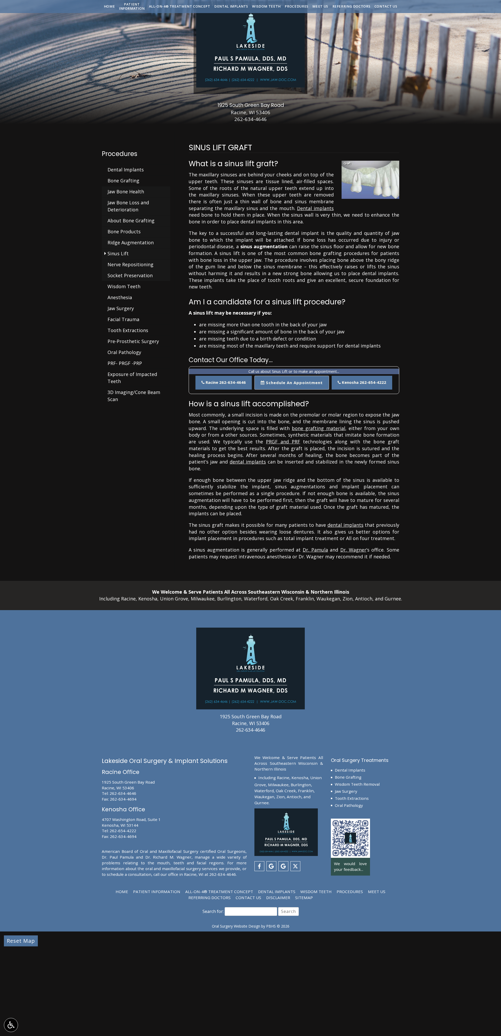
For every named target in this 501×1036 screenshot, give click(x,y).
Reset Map (21, 940)
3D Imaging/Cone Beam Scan (134, 395)
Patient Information (156, 891)
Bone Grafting (123, 180)
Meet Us (320, 6)
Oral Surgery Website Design (236, 926)
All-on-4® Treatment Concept (179, 6)
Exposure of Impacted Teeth (132, 377)
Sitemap (304, 897)
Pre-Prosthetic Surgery (133, 341)
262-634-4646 (250, 119)
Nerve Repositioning (130, 264)
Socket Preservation (130, 275)
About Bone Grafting (131, 220)
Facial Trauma (123, 319)
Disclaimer (278, 897)
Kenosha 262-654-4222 (363, 382)
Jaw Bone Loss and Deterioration (128, 206)
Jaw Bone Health (126, 191)
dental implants (248, 462)
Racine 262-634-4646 (225, 382)
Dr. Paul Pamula (118, 857)
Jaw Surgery (121, 308)
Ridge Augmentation (131, 242)
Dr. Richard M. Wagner (168, 857)
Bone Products (124, 231)
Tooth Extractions (128, 330)
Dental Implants (231, 6)
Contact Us (385, 6)
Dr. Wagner (353, 550)
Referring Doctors (351, 6)
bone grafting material (318, 428)
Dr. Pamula (315, 550)
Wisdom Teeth (266, 6)
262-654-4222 (123, 830)
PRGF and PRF (283, 441)
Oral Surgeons (231, 851)
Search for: (213, 911)
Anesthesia (120, 297)
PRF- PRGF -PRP (125, 363)
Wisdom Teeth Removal (357, 784)
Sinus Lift (118, 253)
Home (109, 6)
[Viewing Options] (11, 1025)
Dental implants (315, 208)
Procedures (296, 6)
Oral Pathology (124, 352)
